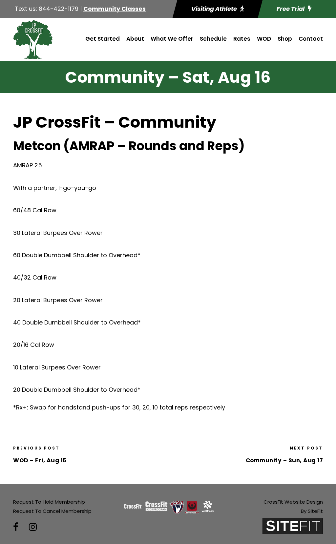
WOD (264, 39)
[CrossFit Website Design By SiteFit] (292, 525)
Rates (241, 39)
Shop (285, 39)
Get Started (102, 39)
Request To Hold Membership (49, 501)
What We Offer (172, 39)
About (135, 39)
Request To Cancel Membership (52, 511)
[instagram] (33, 527)
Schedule (213, 39)
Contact (311, 39)
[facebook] (15, 527)
